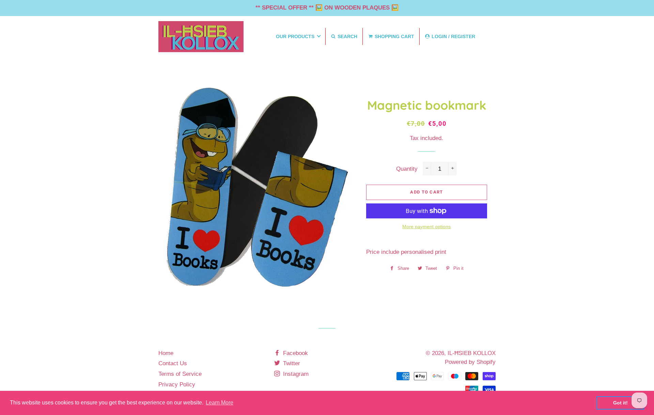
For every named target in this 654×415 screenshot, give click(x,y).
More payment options (426, 226)
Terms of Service (180, 374)
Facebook (294, 353)
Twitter (290, 363)
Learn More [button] (219, 402)
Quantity (407, 169)
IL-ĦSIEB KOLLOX (472, 353)
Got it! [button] (620, 402)
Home (165, 353)
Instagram (295, 374)
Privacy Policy (176, 384)
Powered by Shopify (470, 362)
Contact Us (172, 363)
